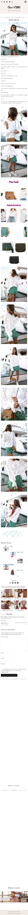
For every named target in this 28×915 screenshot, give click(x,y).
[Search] (12, 2)
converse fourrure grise (9, 616)
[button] (26, 2)
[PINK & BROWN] (7, 593)
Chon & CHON (14, 7)
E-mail (3, 658)
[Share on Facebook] (7, 614)
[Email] (9, 2)
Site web (3, 663)
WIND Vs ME (20, 552)
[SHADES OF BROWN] (20, 593)
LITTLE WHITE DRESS (8, 564)
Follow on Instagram (14, 785)
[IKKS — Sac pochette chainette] (14, 259)
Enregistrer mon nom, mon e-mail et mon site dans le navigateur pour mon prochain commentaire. (13, 670)
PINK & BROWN (7, 599)
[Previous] (2, 194)
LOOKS (16, 17)
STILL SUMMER (5, 624)
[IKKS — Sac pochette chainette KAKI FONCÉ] (20, 247)
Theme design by (14, 913)
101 (21, 623)
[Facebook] (7, 2)
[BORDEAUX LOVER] (7, 605)
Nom (2, 652)
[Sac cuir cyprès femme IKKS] (8, 247)
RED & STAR (20, 570)
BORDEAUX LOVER (7, 610)
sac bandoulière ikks (12, 617)
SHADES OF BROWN (20, 599)
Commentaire (5, 636)
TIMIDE (12, 564)
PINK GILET (20, 610)
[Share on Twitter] (9, 614)
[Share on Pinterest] (11, 614)
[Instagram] (1, 2)
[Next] (26, 194)
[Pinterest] (4, 2)
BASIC (11, 546)
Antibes (4, 620)
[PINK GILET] (20, 605)
